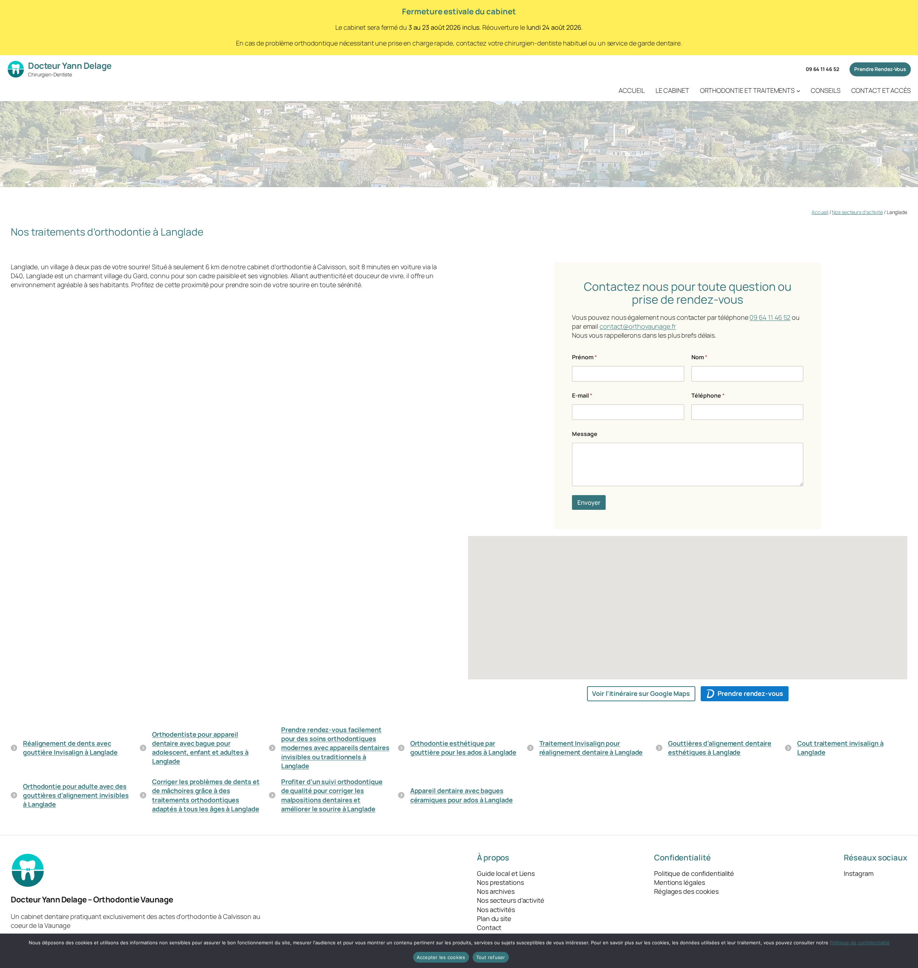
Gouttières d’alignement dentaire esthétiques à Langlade (719, 747)
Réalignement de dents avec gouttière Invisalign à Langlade (70, 747)
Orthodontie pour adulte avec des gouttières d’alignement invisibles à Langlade (76, 795)
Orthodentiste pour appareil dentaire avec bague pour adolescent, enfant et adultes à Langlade (200, 748)
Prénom (584, 357)
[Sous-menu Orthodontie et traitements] (798, 90)
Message (584, 434)
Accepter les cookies (441, 957)
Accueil (819, 212)
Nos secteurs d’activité (857, 212)
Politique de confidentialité (860, 942)
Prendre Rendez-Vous (880, 69)
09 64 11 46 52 (822, 69)
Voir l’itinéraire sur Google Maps (641, 693)
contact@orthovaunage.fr (638, 326)
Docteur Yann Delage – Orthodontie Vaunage (92, 899)
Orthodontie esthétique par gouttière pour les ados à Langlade (463, 747)
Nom (699, 357)
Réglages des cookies (686, 891)
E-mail (582, 395)
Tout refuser (490, 957)
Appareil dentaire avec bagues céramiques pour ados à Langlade (461, 795)
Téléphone (708, 395)
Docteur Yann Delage (70, 65)
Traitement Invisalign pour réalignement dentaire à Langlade (591, 747)
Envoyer (588, 502)
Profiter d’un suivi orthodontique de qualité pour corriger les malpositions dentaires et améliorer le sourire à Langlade (332, 795)
